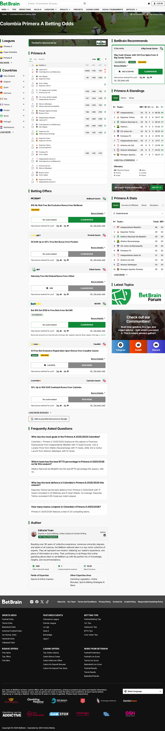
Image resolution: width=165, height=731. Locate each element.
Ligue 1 (46, 639)
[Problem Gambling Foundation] (59, 700)
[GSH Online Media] (130, 714)
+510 (100, 112)
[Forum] (138, 297)
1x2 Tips (87, 623)
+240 (94, 91)
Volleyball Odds (8, 642)
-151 (87, 78)
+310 (100, 133)
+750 (93, 71)
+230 (94, 105)
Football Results (90, 668)
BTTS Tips (88, 631)
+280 (94, 112)
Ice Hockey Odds (9, 635)
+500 (100, 78)
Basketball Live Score (93, 664)
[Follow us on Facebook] (36, 601)
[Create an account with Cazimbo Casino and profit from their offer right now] (97, 405)
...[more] (102, 335)
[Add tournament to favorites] (32, 65)
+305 (87, 105)
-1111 (100, 71)
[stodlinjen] (83, 714)
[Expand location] (24, 76)
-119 (100, 91)
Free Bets (6, 660)
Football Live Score (92, 656)
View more (87, 365)
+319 (100, 98)
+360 (93, 126)
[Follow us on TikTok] (47, 601)
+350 (87, 91)
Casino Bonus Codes (51, 656)
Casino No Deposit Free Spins (55, 668)
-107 (87, 98)
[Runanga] (106, 700)
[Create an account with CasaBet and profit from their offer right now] (97, 371)
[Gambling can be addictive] (12, 714)
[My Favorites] (148, 3)
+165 (87, 153)
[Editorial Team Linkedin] (105, 535)
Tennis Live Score (91, 660)
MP (141, 107)
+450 (100, 119)
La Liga (46, 627)
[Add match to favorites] (33, 70)
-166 (87, 112)
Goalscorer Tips (90, 627)
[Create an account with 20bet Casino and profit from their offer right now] (97, 294)
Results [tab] (41, 59)
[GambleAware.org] (130, 700)
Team (120, 107)
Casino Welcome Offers (52, 660)
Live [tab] (35, 59)
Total (155, 221)
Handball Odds (8, 639)
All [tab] (31, 59)
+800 (100, 126)
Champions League (51, 619)
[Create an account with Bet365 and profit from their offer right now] (97, 331)
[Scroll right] (163, 205)
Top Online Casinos (51, 653)
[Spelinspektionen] (106, 714)
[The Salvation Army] (83, 700)
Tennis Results (90, 672)
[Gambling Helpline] (35, 700)
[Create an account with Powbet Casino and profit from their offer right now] (97, 260)
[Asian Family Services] (12, 700)
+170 (100, 153)
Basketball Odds (9, 627)
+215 (93, 133)
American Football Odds (12, 631)
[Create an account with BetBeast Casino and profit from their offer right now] (97, 226)
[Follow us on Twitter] (42, 601)
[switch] (97, 59)
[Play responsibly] (35, 714)
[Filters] (106, 59)
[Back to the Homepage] (9, 3)
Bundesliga (47, 635)
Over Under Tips (91, 635)
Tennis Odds (7, 623)
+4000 (87, 71)
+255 (93, 78)
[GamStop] (59, 714)
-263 (87, 126)
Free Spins (6, 653)
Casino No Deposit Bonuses (54, 664)
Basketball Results (91, 676)
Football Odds (7, 619)
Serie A (46, 631)
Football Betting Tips (92, 619)
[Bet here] (121, 81)
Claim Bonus (87, 220)
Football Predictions (92, 653)
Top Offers (6, 656)
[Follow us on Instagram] (31, 601)
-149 (87, 119)
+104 (87, 133)
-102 (100, 105)
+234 (94, 98)
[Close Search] (84, 3)
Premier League (49, 623)
